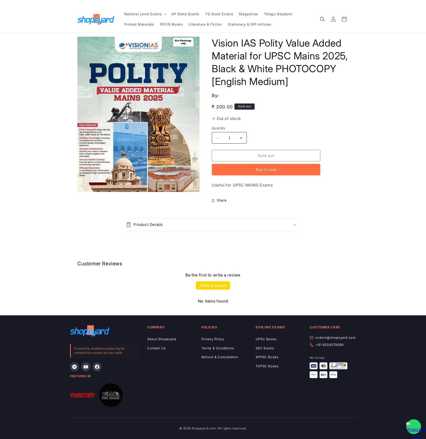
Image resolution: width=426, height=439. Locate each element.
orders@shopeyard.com (335, 337)
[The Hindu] (111, 396)
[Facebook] (97, 366)
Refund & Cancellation (219, 357)
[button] (144, 14)
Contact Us (156, 348)
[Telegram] (74, 366)
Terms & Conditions (217, 348)
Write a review (213, 285)
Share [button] (222, 200)
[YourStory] (82, 396)
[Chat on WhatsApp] (413, 426)
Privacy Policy (212, 339)
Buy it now (266, 169)
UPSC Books (266, 339)
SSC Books (265, 348)
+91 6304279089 (329, 345)
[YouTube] (85, 366)
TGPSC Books (267, 366)
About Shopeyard (161, 339)
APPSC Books (267, 357)
